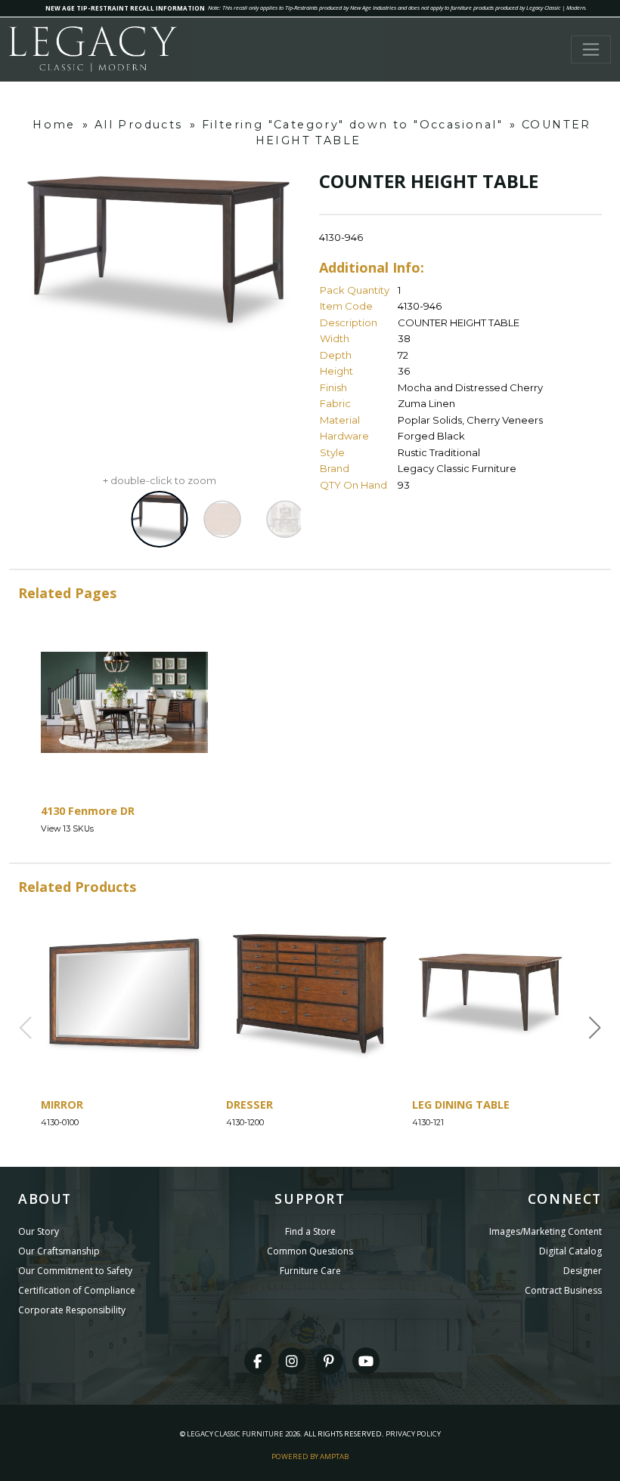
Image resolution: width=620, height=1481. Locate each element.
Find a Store (310, 1231)
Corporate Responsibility (72, 1310)
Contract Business (563, 1290)
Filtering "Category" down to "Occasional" (352, 124)
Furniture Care (310, 1270)
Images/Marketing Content (545, 1231)
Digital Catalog (570, 1251)
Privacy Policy (413, 1434)
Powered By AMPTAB (310, 1456)
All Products (139, 124)
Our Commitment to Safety (75, 1270)
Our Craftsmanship (59, 1251)
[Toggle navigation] (591, 49)
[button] (595, 1028)
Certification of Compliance (76, 1290)
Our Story (38, 1231)
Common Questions (310, 1251)
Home (54, 124)
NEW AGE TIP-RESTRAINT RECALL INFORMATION (125, 8)
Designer (582, 1270)
